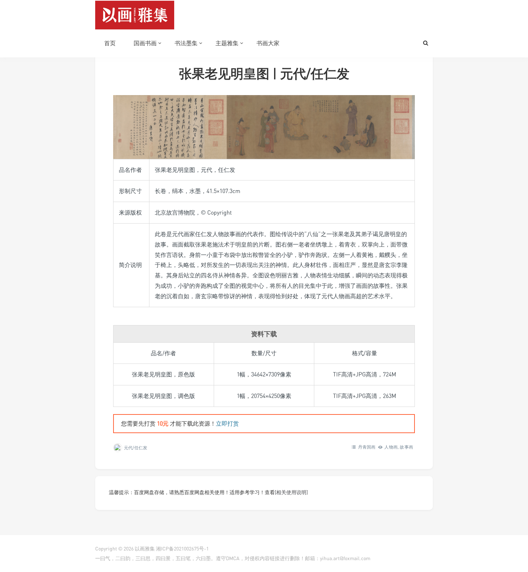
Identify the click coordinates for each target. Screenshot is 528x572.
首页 (110, 43)
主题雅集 (227, 43)
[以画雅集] (134, 14)
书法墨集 (186, 43)
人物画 (391, 447)
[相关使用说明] (291, 492)
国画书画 (145, 43)
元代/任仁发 (135, 447)
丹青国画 (367, 447)
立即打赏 (227, 423)
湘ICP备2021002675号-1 (182, 548)
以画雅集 (145, 548)
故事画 (406, 447)
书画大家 (267, 43)
